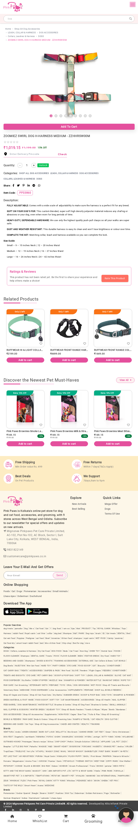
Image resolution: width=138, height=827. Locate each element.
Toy (94, 628)
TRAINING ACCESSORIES (65, 661)
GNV (45, 771)
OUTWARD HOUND (12, 742)
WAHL (63, 751)
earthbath (30, 737)
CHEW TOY (95, 651)
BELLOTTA (61, 732)
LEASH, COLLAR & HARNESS (22, 32)
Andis (18, 732)
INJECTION (20, 666)
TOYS (62, 685)
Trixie (92, 766)
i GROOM (42, 761)
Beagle (35, 793)
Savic (59, 761)
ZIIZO (124, 742)
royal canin (89, 638)
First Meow (96, 756)
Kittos (51, 742)
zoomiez (119, 638)
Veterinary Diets (11, 690)
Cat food (40, 628)
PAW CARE (8, 685)
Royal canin (30, 633)
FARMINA (40, 737)
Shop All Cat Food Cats (40, 695)
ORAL (69, 685)
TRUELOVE (20, 751)
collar (50, 633)
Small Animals (60, 591)
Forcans (7, 761)
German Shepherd (12, 798)
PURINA (39, 756)
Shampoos (30, 661)
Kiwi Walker (125, 761)
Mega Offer (111, 504)
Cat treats (111, 633)
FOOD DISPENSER (12, 680)
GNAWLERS (67, 737)
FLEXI (23, 781)
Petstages (27, 742)
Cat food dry (9, 643)
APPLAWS (105, 742)
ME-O (90, 781)
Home (8, 29)
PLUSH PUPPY (75, 756)
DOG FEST (8, 737)
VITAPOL (40, 751)
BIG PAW (46, 766)
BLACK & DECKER (32, 766)
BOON (97, 781)
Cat (13, 591)
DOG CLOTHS (111, 719)
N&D (50, 746)
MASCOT (36, 771)
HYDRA (88, 737)
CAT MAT (127, 675)
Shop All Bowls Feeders (72, 709)
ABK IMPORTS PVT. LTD (59, 771)
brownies (55, 638)
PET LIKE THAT (11, 756)
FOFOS (49, 737)
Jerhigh (96, 737)
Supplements (51, 714)
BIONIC (100, 766)
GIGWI (57, 737)
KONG (118, 737)
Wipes (104, 709)
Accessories (44, 591)
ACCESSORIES (36, 671)
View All (124, 380)
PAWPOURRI (123, 776)
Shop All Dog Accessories (27, 29)
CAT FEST (99, 732)
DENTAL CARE (37, 656)
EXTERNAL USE (86, 661)
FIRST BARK (104, 751)
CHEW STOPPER (39, 680)
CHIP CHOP (60, 742)
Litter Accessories (58, 690)
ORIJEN (128, 746)
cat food (40, 638)
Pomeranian (30, 591)
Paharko (33, 746)
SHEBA (104, 781)
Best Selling (78, 508)
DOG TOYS (107, 695)
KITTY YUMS (108, 737)
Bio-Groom (72, 732)
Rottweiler (115, 793)
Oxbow (55, 766)
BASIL (86, 756)
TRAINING (95, 724)
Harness (7, 633)
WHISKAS (14, 781)
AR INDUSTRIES (26, 756)
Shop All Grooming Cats (60, 719)
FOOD (56, 656)
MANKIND (90, 776)
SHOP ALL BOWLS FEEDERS (108, 690)
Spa (73, 628)
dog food (57, 628)
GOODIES (79, 737)
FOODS (117, 651)
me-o (87, 643)
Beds (65, 651)
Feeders (84, 671)
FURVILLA (118, 771)
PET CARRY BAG (45, 675)
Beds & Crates (40, 719)
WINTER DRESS (37, 709)
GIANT (51, 793)
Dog (26, 628)
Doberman (23, 596)
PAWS (81, 633)
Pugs (106, 793)
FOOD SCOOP (84, 666)
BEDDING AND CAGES (14, 661)
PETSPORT (9, 766)
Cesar (108, 732)
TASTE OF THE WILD (13, 785)
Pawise (51, 761)
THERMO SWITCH (84, 761)
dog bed (57, 633)
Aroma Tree (30, 761)
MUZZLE (53, 680)
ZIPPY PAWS (112, 761)
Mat (78, 628)
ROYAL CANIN (103, 628)
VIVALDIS (80, 776)
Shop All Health (103, 700)
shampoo (78, 638)
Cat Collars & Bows (104, 661)
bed (41, 643)
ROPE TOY (126, 680)
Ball (75, 633)
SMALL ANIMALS (118, 705)
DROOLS (95, 742)
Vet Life (30, 751)
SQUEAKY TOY (53, 709)
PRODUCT (86, 628)
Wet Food (66, 671)
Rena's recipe (39, 742)
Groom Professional (78, 766)
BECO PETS (118, 766)
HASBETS (97, 746)
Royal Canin (49, 756)
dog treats (8, 628)
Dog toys (90, 633)
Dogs (107, 508)
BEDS (80, 656)
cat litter (41, 633)
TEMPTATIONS (43, 776)
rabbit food (18, 633)
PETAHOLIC (68, 761)
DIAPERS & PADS (52, 671)
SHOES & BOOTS (45, 661)
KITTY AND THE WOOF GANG (17, 771)
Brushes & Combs (63, 705)
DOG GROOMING (81, 685)
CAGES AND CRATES (70, 724)
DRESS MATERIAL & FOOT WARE (19, 700)
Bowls (112, 709)
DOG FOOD (56, 651)
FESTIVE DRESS (91, 656)
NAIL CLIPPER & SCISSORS (16, 709)
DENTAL (121, 633)
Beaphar (7, 746)
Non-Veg (84, 651)
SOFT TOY (80, 675)
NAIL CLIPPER (118, 700)
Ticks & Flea (94, 714)
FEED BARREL (10, 705)
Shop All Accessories (33, 714)
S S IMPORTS (27, 776)
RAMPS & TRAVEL (81, 719)
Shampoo (67, 633)
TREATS (24, 671)
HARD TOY (115, 656)
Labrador (45, 798)
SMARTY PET (68, 776)
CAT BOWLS (119, 661)
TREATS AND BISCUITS (14, 675)
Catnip (110, 638)
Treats (49, 656)
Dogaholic (19, 737)
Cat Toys (29, 724)
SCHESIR (63, 766)
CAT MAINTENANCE (70, 700)
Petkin (70, 742)
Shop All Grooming (110, 714)
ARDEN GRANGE (29, 732)
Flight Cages (95, 671)
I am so (66, 628)
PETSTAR (55, 776)
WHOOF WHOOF (75, 751)
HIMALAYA (62, 756)
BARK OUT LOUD (47, 732)
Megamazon (18, 761)
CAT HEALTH (97, 719)
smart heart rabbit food (27, 643)
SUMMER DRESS (71, 695)
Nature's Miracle (121, 756)
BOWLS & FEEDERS (12, 719)
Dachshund (36, 596)
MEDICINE (24, 690)
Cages (73, 714)
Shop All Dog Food (81, 705)
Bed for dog (78, 643)
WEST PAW (99, 761)
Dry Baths (26, 680)
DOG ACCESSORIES (48, 32)
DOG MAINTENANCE (27, 705)
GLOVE (75, 671)
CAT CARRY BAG (11, 671)
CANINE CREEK (86, 732)
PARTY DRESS (59, 666)
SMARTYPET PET (12, 776)
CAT (94, 666)
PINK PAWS (107, 771)
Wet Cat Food (33, 666)
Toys (124, 628)
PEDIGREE (81, 781)
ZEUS (6, 781)
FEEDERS (106, 671)
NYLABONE (128, 737)
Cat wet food (9, 638)
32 (103, 633)
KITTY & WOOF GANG (83, 771)
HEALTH (85, 724)
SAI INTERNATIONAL (106, 776)
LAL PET (116, 742)
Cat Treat (74, 651)
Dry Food (105, 656)
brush (98, 633)
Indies (25, 798)
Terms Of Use (112, 513)
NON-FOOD (64, 714)
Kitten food (67, 638)
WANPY (115, 751)
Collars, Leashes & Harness (21, 36)
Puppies (20, 638)
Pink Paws (32, 781)
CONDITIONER (113, 666)
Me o (31, 628)
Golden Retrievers (94, 793)
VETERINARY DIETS (38, 685)
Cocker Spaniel (23, 793)
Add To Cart (69, 126)
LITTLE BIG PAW (20, 746)
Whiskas (116, 628)
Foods (7, 591)
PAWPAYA (107, 756)
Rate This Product (115, 278)
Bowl (47, 638)
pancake (19, 628)
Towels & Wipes (92, 709)
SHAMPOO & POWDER (74, 680)
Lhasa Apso (10, 596)
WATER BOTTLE (94, 680)
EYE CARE (71, 666)
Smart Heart (30, 785)
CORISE (18, 766)
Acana (40, 785)
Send (59, 575)
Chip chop (66, 643)
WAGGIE (43, 746)
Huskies (59, 793)
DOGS (41, 36)
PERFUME (53, 685)
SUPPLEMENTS (75, 690)
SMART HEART (61, 746)
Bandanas (120, 709)
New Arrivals (79, 504)
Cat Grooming (21, 685)
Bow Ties (82, 714)
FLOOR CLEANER (11, 656)
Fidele (97, 771)
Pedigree (30, 638)
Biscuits (102, 666)
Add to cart (41, 360)
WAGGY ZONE (52, 751)
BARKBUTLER (91, 751)
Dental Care (106, 651)
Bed (128, 633)
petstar (108, 766)
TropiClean (9, 751)
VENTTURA (9, 732)
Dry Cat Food (44, 651)
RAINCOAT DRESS (111, 680)
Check (62, 154)
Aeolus (120, 746)
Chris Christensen (121, 732)
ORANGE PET (110, 746)
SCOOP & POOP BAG (64, 675)
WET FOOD (101, 638)
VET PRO (114, 781)
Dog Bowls (8, 666)
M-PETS (124, 751)
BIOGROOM (75, 746)
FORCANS (86, 746)
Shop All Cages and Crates (16, 695)
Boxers (43, 793)
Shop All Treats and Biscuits (116, 685)
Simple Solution (82, 742)
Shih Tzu (69, 793)
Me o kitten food (52, 643)
